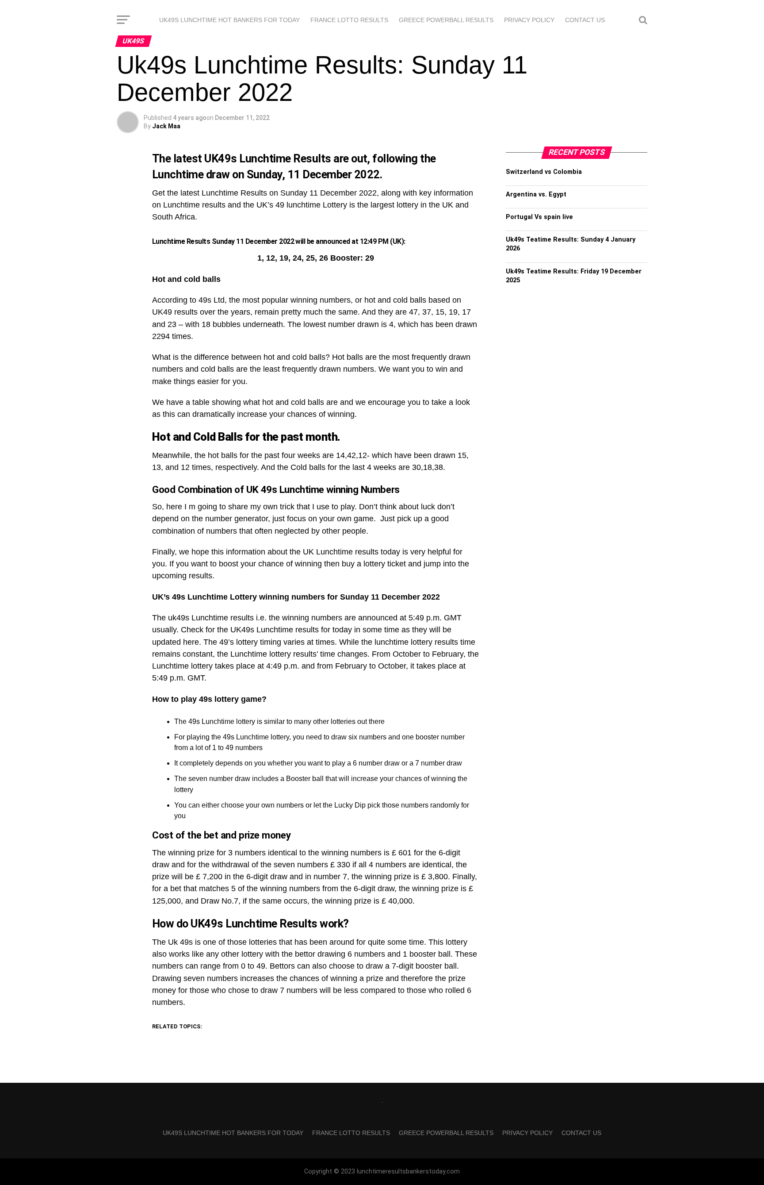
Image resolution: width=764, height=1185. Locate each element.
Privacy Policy (529, 19)
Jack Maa (166, 126)
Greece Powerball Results (446, 19)
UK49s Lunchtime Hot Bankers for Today (229, 19)
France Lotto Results (349, 19)
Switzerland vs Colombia (544, 172)
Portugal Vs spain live (539, 217)
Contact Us (585, 19)
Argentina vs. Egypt (536, 194)
